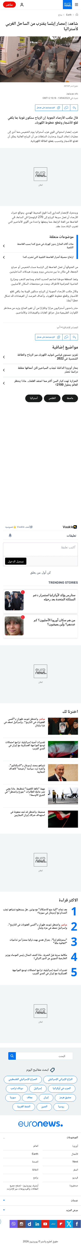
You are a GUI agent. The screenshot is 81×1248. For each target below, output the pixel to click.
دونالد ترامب (17, 1088)
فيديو (75, 1178)
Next (75, 1162)
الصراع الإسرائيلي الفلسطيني (22, 1079)
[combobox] (40, 1056)
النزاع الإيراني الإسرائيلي (60, 1079)
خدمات (74, 1201)
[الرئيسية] (77, 15)
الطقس (52, 398)
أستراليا (34, 398)
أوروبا (75, 1146)
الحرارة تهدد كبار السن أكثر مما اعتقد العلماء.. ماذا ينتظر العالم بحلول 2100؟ (46, 383)
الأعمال (74, 1154)
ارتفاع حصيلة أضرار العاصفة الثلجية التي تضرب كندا (48, 257)
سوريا (13, 1097)
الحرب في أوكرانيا (62, 1088)
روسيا (61, 1106)
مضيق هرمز (65, 1097)
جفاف (30, 1097)
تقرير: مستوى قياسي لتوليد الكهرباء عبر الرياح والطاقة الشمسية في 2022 (47, 357)
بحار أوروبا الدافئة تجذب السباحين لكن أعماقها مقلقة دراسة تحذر (48, 370)
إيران (46, 1097)
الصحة (35, 1162)
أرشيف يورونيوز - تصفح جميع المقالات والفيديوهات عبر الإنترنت (22, 1187)
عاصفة (70, 398)
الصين (44, 1106)
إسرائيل (38, 1088)
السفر (75, 1170)
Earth (69, 15)
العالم (35, 1146)
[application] (40, 59)
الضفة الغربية (23, 1106)
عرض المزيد (72, 1210)
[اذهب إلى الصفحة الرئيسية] (67, 4)
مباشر (9, 4)
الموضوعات (72, 1137)
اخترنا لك (70, 712)
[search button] (12, 1056)
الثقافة (35, 1170)
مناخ (60, 15)
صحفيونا (74, 1185)
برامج (35, 1178)
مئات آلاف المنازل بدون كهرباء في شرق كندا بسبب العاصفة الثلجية (45, 246)
